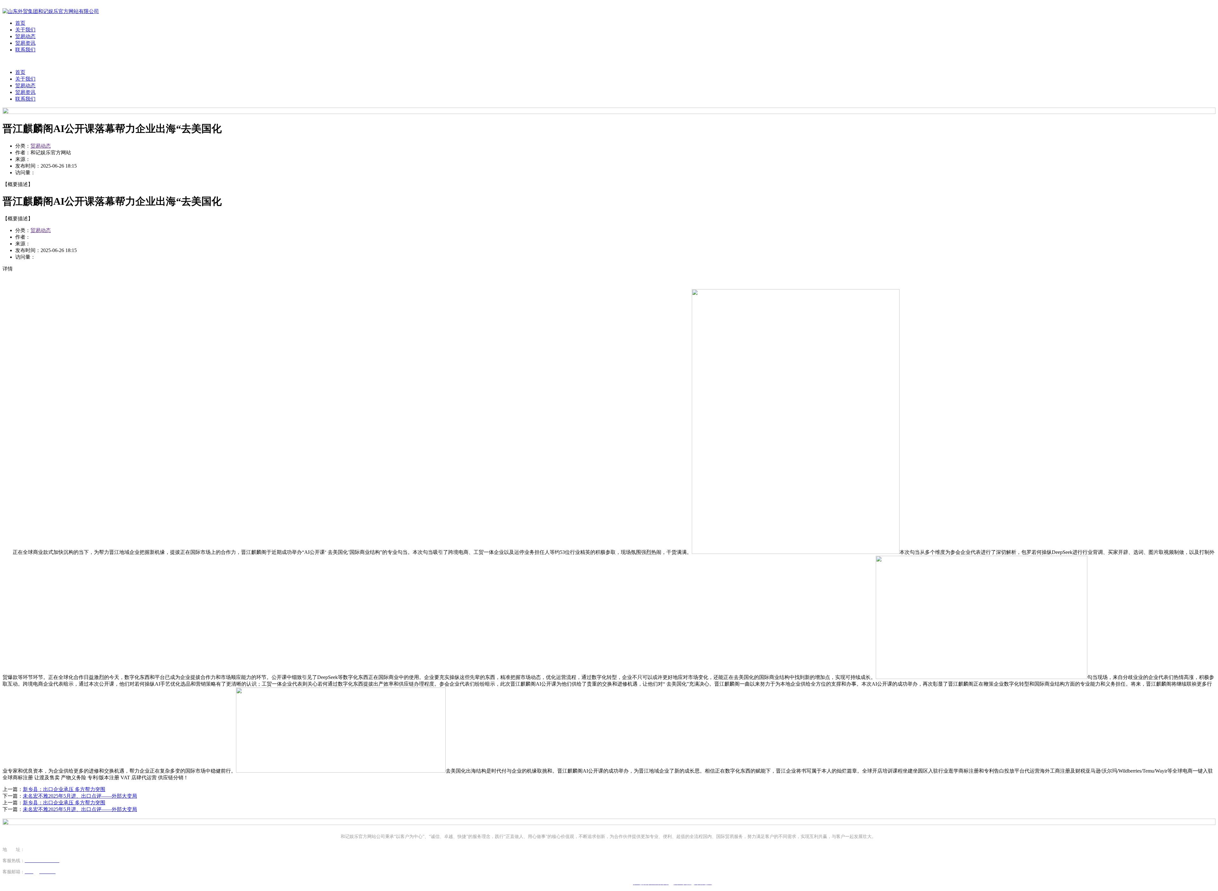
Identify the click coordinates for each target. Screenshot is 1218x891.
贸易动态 (25, 36)
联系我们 (25, 49)
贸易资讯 (25, 43)
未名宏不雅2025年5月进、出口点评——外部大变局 (80, 796)
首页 (20, 23)
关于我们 (25, 29)
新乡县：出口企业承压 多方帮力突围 (64, 789)
